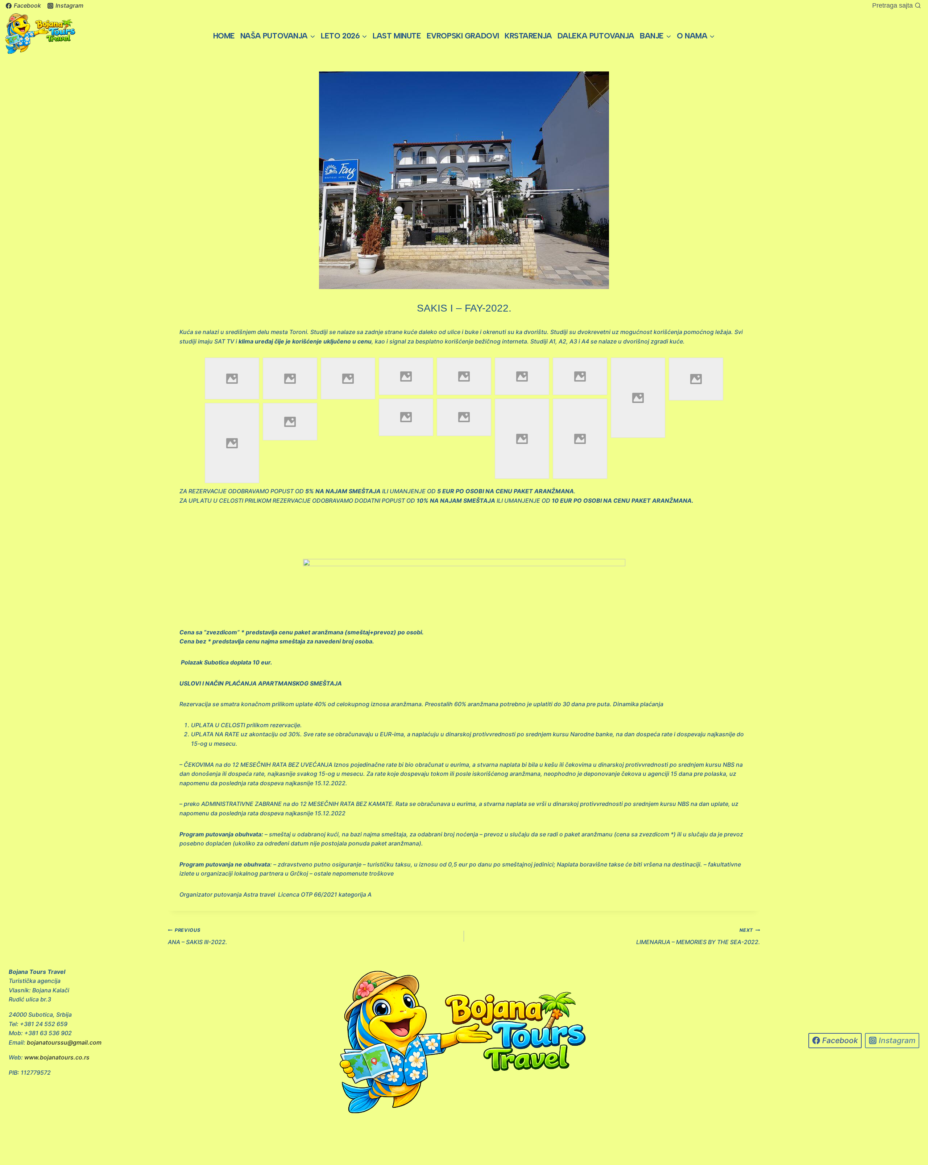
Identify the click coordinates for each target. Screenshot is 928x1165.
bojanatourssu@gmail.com (64, 1042)
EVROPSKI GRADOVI (463, 35)
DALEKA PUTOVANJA (596, 35)
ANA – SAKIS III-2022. (197, 936)
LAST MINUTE (397, 35)
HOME (224, 35)
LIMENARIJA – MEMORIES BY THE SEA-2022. (698, 936)
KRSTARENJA (528, 35)
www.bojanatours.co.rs (57, 1057)
